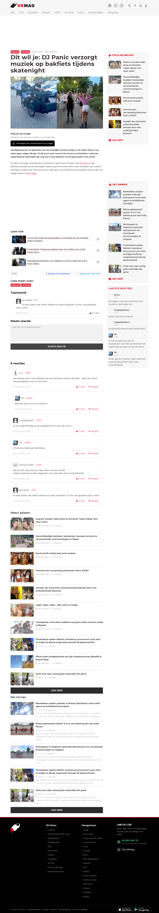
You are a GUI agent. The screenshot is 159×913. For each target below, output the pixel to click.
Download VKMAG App (59, 834)
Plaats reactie (57, 346)
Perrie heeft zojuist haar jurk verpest (55, 553)
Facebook (52, 850)
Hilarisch (46, 12)
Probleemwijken (95, 12)
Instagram (52, 859)
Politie (81, 12)
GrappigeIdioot (26, 420)
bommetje (25, 52)
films (85, 846)
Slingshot (87, 892)
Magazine (15, 52)
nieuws (86, 888)
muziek (86, 850)
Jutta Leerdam (90, 875)
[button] (135, 5)
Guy (21, 373)
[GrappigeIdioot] (15, 420)
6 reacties (50, 753)
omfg (85, 830)
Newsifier (84, 909)
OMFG (57, 12)
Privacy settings (55, 867)
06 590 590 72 (130, 840)
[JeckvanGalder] (15, 464)
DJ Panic (83, 163)
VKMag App (113, 12)
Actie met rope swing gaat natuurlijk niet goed (61, 674)
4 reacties (57, 526)
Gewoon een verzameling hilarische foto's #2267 (62, 570)
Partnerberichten (56, 871)
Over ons (53, 909)
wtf (84, 867)
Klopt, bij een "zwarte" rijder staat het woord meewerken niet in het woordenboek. (127, 362)
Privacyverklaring (34, 909)
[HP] (17, 398)
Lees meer (56, 690)
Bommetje (33, 12)
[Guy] (15, 373)
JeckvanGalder (26, 465)
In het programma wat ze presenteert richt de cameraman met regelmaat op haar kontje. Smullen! (127, 344)
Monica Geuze (90, 880)
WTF (21, 12)
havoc (117, 295)
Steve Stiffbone (51, 52)
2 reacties (57, 557)
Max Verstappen (91, 859)
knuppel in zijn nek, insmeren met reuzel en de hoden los (126, 302)
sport (85, 855)
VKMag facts (54, 838)
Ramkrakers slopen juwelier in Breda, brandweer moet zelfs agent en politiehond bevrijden (134, 197)
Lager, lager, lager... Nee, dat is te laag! (56, 605)
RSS (49, 846)
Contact (51, 830)
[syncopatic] (18, 301)
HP (22, 398)
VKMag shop (54, 842)
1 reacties (57, 609)
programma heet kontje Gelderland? (127, 328)
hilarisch (87, 863)
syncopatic (27, 300)
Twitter (51, 855)
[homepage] (42, 5)
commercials (89, 842)
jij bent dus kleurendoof (121, 316)
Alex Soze (87, 884)
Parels (86, 896)
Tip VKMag (128, 849)
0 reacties (57, 543)
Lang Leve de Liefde (92, 838)
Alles (13, 12)
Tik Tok (51, 863)
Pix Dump (69, 12)
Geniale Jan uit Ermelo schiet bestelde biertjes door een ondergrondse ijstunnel (134, 127)
